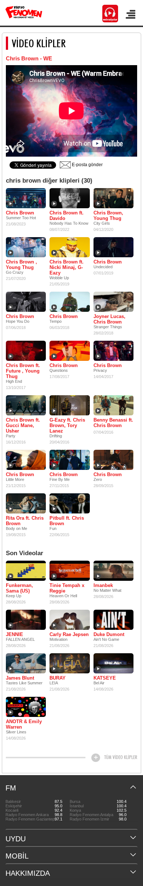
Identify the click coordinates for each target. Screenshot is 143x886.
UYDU (16, 839)
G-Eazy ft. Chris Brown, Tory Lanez (67, 425)
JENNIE (14, 634)
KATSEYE (105, 678)
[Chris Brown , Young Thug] (26, 247)
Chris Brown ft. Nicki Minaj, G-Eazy (67, 267)
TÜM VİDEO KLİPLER (120, 757)
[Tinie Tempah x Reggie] (69, 570)
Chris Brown (20, 213)
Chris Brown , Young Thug (21, 264)
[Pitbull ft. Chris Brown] (69, 503)
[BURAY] (69, 663)
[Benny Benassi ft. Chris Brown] (113, 405)
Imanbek (103, 585)
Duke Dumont (109, 634)
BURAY (58, 678)
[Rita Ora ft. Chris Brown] (26, 503)
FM (11, 788)
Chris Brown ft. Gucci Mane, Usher (23, 425)
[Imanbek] (113, 570)
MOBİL (17, 856)
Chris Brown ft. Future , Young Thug (23, 371)
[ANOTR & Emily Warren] (26, 706)
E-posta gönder (87, 164)
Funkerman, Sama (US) (19, 588)
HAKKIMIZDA (28, 873)
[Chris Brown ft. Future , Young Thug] (26, 350)
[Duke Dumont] (113, 619)
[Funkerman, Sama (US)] (26, 570)
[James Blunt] (26, 663)
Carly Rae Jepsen (69, 634)
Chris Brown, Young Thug (108, 215)
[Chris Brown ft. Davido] (69, 198)
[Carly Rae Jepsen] (69, 619)
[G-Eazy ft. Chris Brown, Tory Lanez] (69, 405)
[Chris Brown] (26, 198)
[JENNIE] (26, 619)
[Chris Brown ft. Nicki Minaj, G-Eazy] (69, 247)
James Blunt (20, 678)
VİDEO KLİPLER (39, 43)
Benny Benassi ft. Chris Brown (113, 422)
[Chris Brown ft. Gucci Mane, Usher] (26, 405)
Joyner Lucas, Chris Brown (109, 319)
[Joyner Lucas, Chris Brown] (113, 301)
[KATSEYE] (113, 663)
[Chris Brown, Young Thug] (113, 198)
